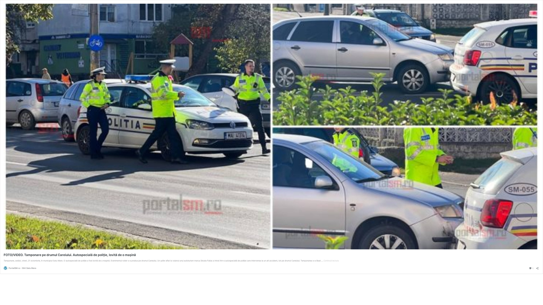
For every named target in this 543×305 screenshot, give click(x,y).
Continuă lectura (331, 260)
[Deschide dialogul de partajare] (537, 267)
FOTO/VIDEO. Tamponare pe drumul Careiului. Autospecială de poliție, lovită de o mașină (70, 255)
